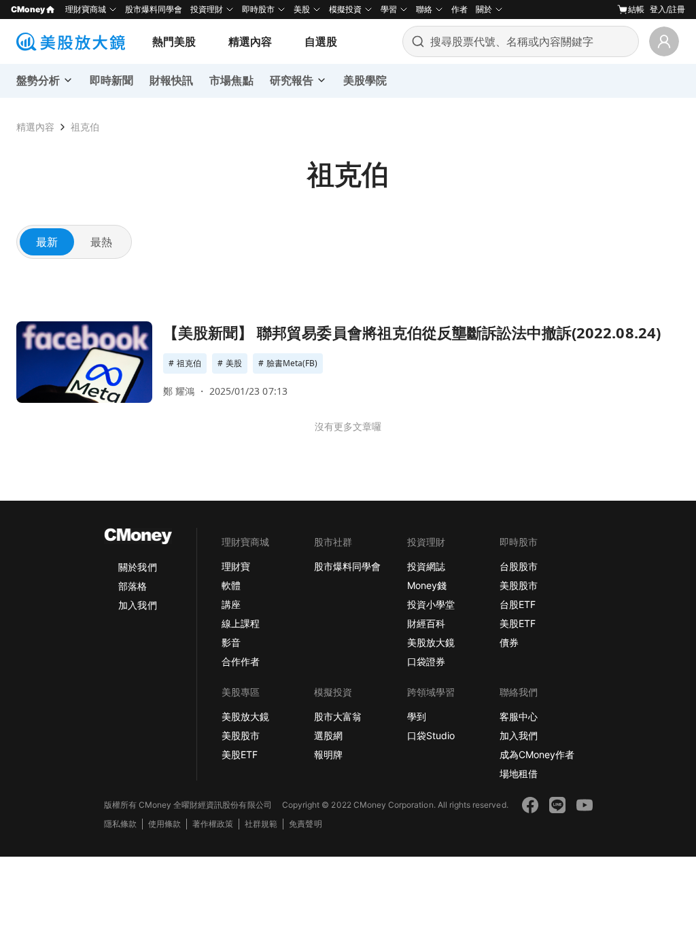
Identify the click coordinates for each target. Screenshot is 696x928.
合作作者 (241, 661)
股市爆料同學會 (153, 9)
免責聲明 (305, 824)
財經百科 (426, 623)
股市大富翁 (338, 716)
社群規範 (261, 824)
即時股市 (258, 9)
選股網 (328, 735)
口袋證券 (426, 661)
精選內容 (250, 41)
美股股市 (519, 585)
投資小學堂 (431, 604)
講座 (231, 604)
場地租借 (519, 773)
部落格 (132, 586)
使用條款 (164, 824)
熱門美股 (174, 41)
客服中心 (519, 716)
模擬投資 (345, 9)
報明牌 (328, 754)
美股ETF (518, 623)
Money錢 (427, 585)
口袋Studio (431, 735)
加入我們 (137, 605)
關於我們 (137, 567)
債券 (509, 642)
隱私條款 (120, 824)
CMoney (28, 9)
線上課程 (241, 623)
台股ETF (518, 604)
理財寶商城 (85, 9)
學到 (416, 716)
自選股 (320, 41)
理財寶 (236, 566)
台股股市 (519, 566)
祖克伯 (85, 126)
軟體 (231, 585)
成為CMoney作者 (537, 754)
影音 (231, 642)
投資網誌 (426, 566)
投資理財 (206, 9)
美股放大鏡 (431, 642)
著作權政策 (212, 824)
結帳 (636, 9)
